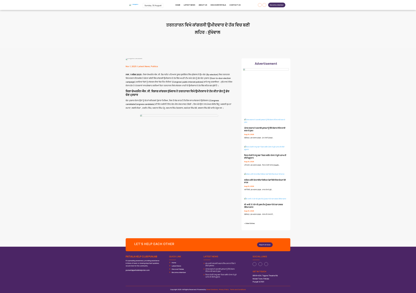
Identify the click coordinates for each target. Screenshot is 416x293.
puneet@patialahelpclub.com (138, 270)
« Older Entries (249, 223)
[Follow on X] (260, 264)
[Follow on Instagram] (264, 5)
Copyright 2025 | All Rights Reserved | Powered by (194, 289)
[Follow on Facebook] (260, 5)
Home (177, 5)
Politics (154, 66)
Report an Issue (265, 245)
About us (203, 5)
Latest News (144, 66)
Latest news (189, 5)
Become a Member (277, 5)
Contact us (235, 5)
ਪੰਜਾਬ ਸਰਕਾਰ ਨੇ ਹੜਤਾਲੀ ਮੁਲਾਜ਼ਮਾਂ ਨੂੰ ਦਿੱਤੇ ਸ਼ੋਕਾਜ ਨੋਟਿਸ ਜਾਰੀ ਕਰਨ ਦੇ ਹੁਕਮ (220, 270)
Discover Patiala (218, 5)
